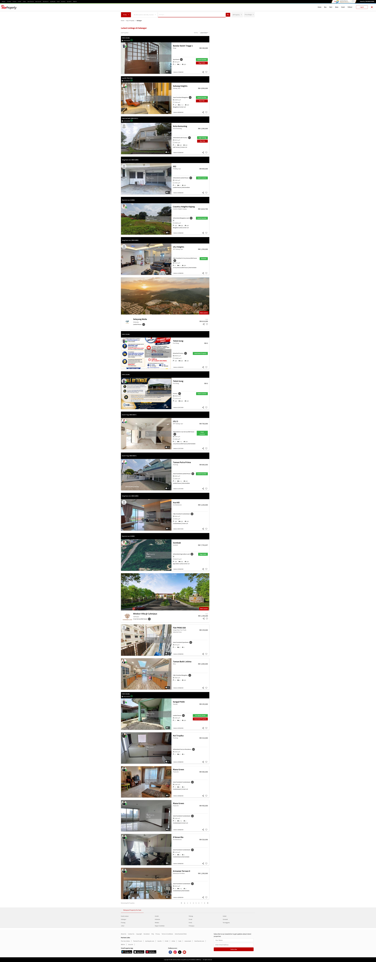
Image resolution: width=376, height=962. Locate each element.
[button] (126, 14)
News (336, 7)
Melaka (157, 922)
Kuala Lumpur (125, 916)
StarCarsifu (38, 1)
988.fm (123, 944)
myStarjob (52, 1)
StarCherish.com (199, 941)
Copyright (139, 934)
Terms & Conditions (167, 934)
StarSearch (45, 1)
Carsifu (159, 941)
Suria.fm (130, 944)
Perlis (190, 922)
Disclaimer (147, 934)
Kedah (157, 916)
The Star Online (125, 941)
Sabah (224, 916)
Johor (122, 926)
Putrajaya (191, 926)
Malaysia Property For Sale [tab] (132, 910)
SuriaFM (69, 1)
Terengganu (226, 922)
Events (14, 1)
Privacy (158, 934)
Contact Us (131, 934)
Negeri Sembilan (159, 926)
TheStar (9, 1)
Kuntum (63, 1)
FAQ (152, 934)
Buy (325, 7)
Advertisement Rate (181, 934)
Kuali (58, 1)
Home (319, 7)
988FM (75, 1)
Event (343, 7)
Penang (123, 922)
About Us (123, 934)
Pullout (350, 7)
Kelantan (157, 919)
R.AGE (19, 1)
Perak (190, 919)
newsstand (188, 941)
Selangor (123, 919)
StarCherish (31, 1)
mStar (24, 1)
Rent (330, 7)
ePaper (3, 1)
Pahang (191, 916)
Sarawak (225, 919)
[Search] (228, 15)
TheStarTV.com (137, 941)
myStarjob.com (149, 941)
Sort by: (196, 32)
